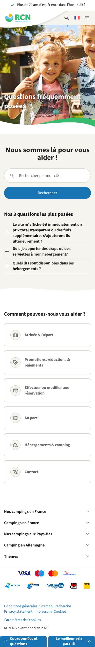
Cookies (60, 611)
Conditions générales (20, 606)
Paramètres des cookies (22, 620)
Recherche (62, 606)
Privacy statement (18, 611)
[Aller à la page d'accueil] (17, 18)
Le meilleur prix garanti (69, 641)
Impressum (43, 611)
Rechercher (47, 193)
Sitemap (45, 606)
